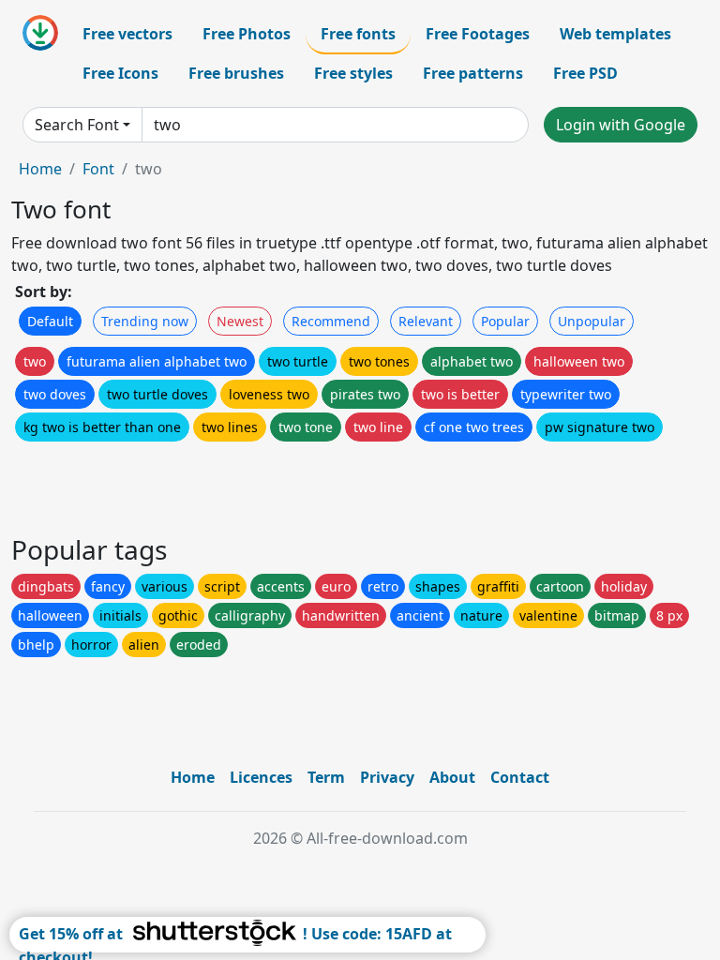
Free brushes (236, 73)
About (452, 777)
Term (326, 777)
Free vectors (127, 33)
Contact (519, 777)
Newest (240, 321)
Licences (261, 777)
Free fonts (358, 33)
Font (98, 168)
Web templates (615, 33)
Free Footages (478, 33)
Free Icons (120, 73)
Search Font (77, 124)
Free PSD (585, 73)
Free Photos (246, 33)
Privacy (387, 777)
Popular (505, 321)
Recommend (331, 321)
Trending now (144, 321)
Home (40, 168)
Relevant (425, 321)
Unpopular (591, 321)
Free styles (353, 73)
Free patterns (473, 73)
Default (50, 321)
